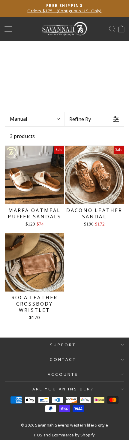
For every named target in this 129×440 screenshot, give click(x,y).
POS (38, 435)
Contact (63, 359)
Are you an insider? (63, 389)
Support (63, 344)
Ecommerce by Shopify (73, 435)
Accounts (63, 374)
